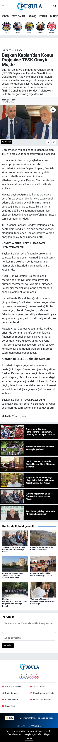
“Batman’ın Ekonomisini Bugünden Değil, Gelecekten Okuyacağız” (42, 601)
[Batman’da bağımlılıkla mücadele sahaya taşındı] (43, 563)
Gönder (8, 645)
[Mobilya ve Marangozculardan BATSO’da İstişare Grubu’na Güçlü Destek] (15, 589)
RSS (11, 718)
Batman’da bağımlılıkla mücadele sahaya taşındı (41, 574)
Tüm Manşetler (11, 699)
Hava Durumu (40, 686)
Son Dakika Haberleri (42, 699)
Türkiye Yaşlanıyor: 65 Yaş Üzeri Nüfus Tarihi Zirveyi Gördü (13, 549)
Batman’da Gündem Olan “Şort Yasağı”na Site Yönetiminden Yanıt (12, 575)
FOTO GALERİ (18, 16)
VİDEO (5, 16)
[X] (26, 676)
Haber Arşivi (10, 706)
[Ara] (54, 6)
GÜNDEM (18, 50)
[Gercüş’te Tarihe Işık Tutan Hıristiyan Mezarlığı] (43, 537)
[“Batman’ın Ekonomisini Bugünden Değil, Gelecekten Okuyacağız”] (43, 589)
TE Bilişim (36, 726)
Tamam (29, 739)
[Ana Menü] (3, 6)
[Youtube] (36, 676)
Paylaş (8, 141)
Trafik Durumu (11, 693)
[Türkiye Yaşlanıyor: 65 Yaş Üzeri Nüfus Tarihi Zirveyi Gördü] (15, 537)
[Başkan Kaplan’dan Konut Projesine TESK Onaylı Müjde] (29, 122)
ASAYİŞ (32, 16)
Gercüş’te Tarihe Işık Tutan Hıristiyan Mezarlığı (41, 548)
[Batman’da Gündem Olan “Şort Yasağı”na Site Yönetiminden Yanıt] (15, 563)
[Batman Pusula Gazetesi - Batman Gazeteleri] (29, 6)
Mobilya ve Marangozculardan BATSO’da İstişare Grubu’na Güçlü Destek (14, 602)
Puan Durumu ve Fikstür (44, 693)
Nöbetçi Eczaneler (13, 686)
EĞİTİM (43, 16)
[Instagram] (31, 676)
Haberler (6, 50)
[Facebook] (21, 676)
